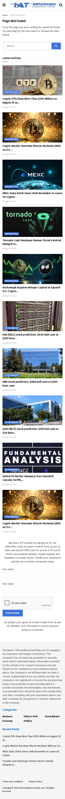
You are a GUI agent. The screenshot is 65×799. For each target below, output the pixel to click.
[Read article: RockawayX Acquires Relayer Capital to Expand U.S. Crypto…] (32, 269)
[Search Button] (60, 5)
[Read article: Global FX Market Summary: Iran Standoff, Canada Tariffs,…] (32, 458)
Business (7, 716)
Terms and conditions (12, 781)
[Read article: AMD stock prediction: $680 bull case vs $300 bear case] (32, 363)
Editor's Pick (11, 92)
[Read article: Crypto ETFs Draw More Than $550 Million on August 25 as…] (32, 80)
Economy (7, 721)
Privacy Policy (35, 781)
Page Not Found (17, 15)
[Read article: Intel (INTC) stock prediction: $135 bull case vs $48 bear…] (32, 410)
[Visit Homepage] (32, 5)
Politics (28, 721)
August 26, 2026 (10, 107)
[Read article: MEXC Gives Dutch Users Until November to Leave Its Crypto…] (32, 175)
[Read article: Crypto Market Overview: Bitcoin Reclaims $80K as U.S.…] (32, 127)
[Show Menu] (4, 5)
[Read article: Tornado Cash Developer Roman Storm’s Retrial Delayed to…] (32, 222)
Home (5, 15)
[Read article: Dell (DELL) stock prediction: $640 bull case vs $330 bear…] (32, 316)
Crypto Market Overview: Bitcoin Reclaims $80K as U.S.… (32, 745)
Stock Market (12, 328)
